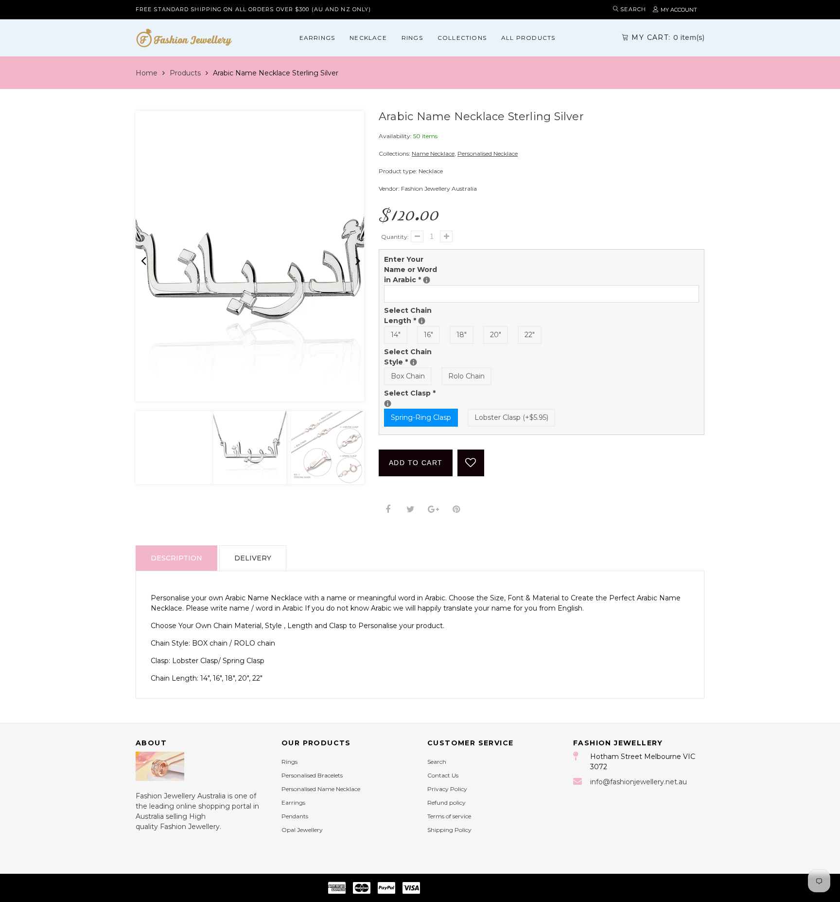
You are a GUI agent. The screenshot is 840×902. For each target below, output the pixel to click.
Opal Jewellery (302, 829)
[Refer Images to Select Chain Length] (421, 321)
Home (147, 73)
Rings (412, 37)
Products (185, 73)
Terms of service (449, 816)
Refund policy (446, 802)
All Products (528, 37)
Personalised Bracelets (312, 775)
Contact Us (442, 775)
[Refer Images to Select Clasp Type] (387, 403)
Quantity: (395, 236)
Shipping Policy (449, 829)
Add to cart (415, 463)
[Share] (388, 510)
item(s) (667, 37)
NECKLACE (368, 37)
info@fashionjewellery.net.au (638, 781)
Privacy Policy (447, 789)
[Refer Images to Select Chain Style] (413, 362)
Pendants (294, 816)
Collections (462, 37)
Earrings (317, 37)
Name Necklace (433, 153)
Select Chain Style (415, 356)
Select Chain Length (415, 315)
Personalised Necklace (487, 153)
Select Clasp (415, 392)
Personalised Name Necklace (320, 789)
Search (436, 761)
